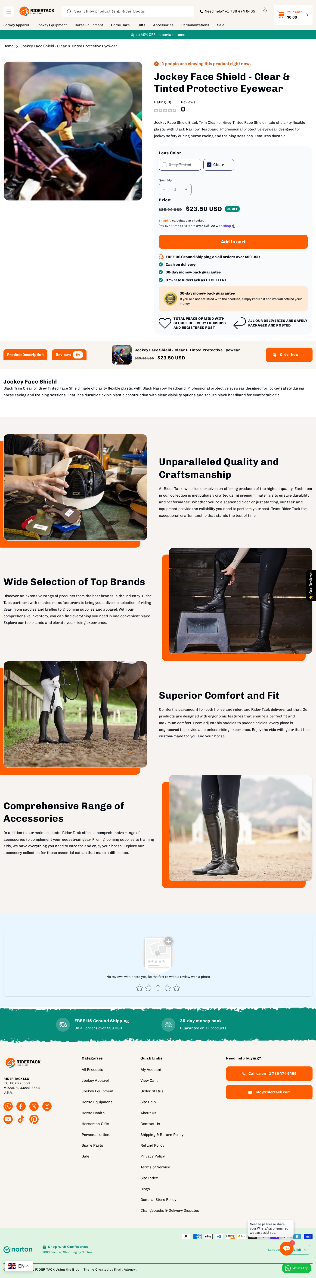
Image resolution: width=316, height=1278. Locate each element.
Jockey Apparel (95, 1080)
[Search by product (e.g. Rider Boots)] (69, 11)
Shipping (165, 220)
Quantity (165, 180)
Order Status (152, 1091)
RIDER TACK (45, 1270)
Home (8, 46)
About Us (148, 1113)
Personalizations (97, 1134)
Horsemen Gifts (95, 1124)
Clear (218, 164)
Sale (85, 1156)
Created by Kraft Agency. (116, 1270)
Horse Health (93, 1113)
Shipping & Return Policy (161, 1134)
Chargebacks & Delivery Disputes (169, 1210)
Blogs (145, 1189)
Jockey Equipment (98, 1091)
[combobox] (128, 11)
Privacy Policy (152, 1156)
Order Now (289, 355)
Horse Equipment (97, 1102)
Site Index (149, 1178)
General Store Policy (158, 1200)
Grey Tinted (179, 166)
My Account (150, 1069)
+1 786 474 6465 (240, 11)
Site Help (148, 1102)
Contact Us (150, 1124)
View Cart (149, 1080)
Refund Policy (152, 1145)
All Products (92, 1069)
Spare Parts (92, 1145)
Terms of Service (155, 1167)
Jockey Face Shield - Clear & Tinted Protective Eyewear (69, 46)
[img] (165, 110)
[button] (8, 11)
